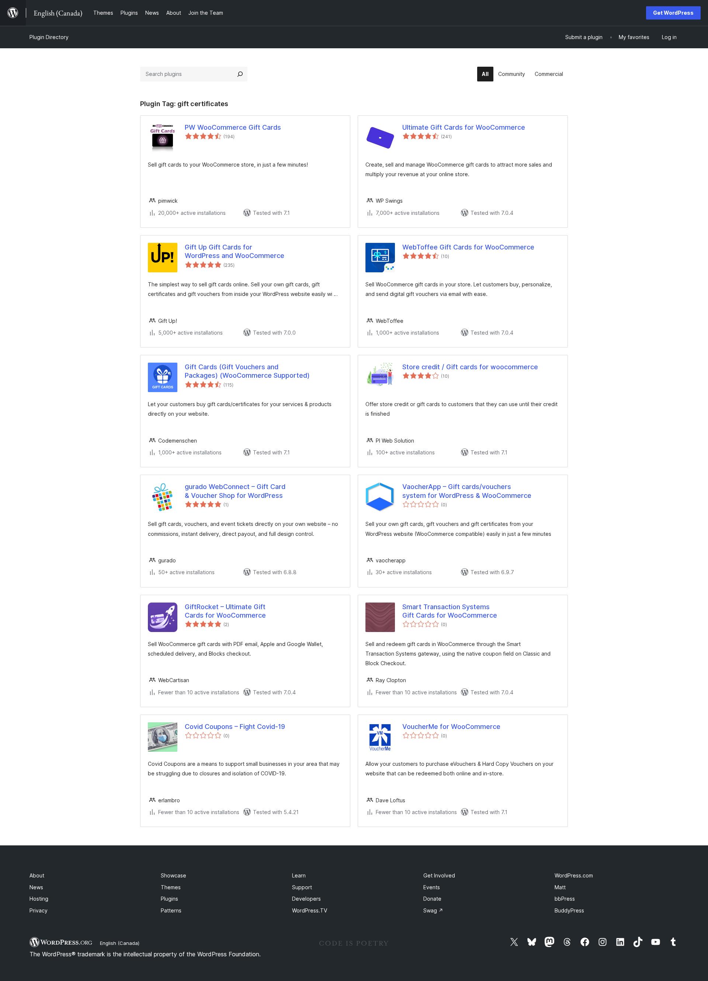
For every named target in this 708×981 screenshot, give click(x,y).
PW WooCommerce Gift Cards (233, 127)
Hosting (39, 899)
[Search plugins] (240, 74)
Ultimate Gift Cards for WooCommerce (463, 127)
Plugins (169, 899)
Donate (432, 899)
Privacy (39, 910)
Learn (299, 875)
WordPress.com (574, 875)
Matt (560, 887)
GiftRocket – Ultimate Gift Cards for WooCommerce (225, 611)
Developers (306, 899)
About (37, 875)
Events (431, 887)
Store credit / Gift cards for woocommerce (470, 367)
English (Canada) (119, 943)
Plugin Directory (49, 37)
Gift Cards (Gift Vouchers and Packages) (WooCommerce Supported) (247, 371)
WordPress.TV (309, 910)
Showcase (173, 875)
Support (302, 887)
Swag (433, 910)
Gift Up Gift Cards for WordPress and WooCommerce (234, 251)
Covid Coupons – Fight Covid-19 (235, 726)
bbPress (565, 899)
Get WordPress (673, 13)
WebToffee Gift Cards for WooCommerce (468, 247)
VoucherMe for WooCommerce (451, 726)
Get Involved (439, 875)
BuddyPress (569, 910)
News (36, 887)
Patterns (171, 910)
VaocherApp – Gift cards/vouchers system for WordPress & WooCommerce (466, 491)
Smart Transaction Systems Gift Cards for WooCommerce (449, 611)
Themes (171, 887)
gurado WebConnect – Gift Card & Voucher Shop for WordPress (235, 491)
